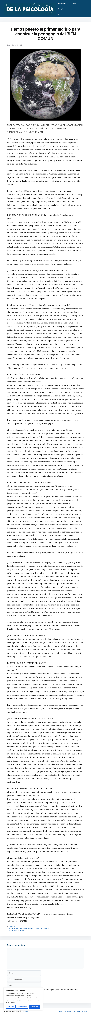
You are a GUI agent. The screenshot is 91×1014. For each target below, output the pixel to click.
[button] (58, 14)
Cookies (25, 1011)
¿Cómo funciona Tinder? (16, 930)
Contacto (84, 1011)
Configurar (11, 1006)
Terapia (61, 9)
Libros (74, 3)
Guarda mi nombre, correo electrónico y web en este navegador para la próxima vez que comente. (44, 990)
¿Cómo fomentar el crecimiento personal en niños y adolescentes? (29, 928)
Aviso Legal (76, 1011)
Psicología (12, 926)
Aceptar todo (34, 1006)
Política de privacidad (64, 1011)
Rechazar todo (22, 1006)
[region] (23, 998)
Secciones (62, 3)
